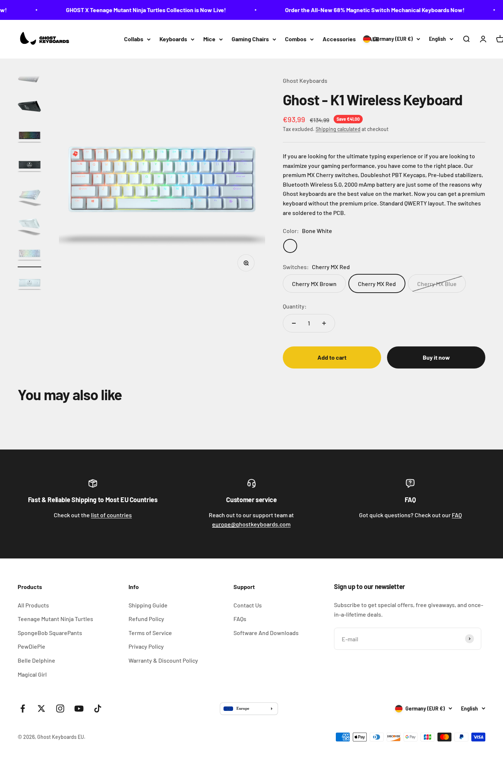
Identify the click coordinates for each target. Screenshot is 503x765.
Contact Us (247, 605)
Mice (209, 38)
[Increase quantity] (324, 323)
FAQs (239, 618)
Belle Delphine (36, 660)
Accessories (339, 38)
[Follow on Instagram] (60, 708)
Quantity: (295, 306)
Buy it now (436, 357)
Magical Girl (32, 674)
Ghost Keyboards (305, 80)
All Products (33, 605)
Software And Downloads (266, 632)
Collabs (133, 38)
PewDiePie (31, 646)
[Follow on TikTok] (98, 708)
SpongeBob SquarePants (50, 632)
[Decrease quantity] (294, 323)
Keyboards (173, 38)
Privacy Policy (146, 646)
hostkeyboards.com (251, 524)
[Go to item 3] (29, 136)
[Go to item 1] (29, 78)
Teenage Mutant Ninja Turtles (55, 618)
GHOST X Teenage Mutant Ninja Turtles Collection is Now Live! (140, 9)
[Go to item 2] (29, 107)
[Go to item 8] (29, 284)
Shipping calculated (338, 129)
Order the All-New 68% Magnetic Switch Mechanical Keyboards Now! (369, 9)
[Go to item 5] (29, 195)
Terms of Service (150, 632)
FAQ (457, 514)
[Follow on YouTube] (79, 708)
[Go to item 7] (29, 254)
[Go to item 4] (29, 166)
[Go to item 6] (29, 225)
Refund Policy (146, 618)
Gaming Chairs (250, 38)
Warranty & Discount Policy (163, 660)
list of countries (111, 514)
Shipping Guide (148, 605)
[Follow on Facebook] (23, 708)
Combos (295, 38)
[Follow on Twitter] (41, 708)
